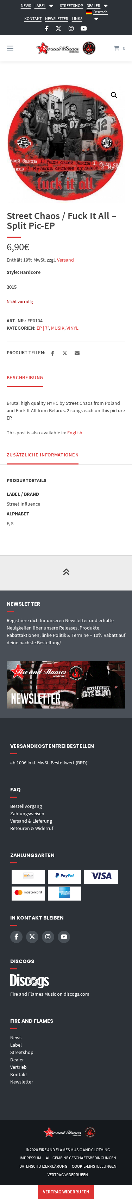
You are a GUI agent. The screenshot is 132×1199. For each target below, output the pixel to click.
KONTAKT (33, 18)
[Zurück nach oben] (66, 573)
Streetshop (21, 1052)
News (15, 1037)
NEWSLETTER (56, 18)
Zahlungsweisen (27, 813)
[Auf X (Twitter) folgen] (58, 28)
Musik (57, 328)
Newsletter (21, 1082)
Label (16, 1045)
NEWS (26, 5)
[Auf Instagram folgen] (71, 28)
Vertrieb (18, 1067)
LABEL (40, 5)
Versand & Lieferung (31, 821)
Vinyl (72, 328)
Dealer (17, 1059)
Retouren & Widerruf (31, 828)
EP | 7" (43, 328)
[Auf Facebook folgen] (47, 28)
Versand (65, 260)
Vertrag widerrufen (68, 1174)
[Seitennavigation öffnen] (19, 48)
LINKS (77, 18)
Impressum (30, 1157)
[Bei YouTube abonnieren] (84, 28)
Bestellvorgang (26, 806)
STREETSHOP (71, 5)
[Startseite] (66, 48)
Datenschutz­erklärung (43, 1166)
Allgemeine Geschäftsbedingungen (81, 1157)
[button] (114, 95)
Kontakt (18, 1074)
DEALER (93, 5)
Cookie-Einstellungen (94, 1166)
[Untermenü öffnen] (51, 4)
